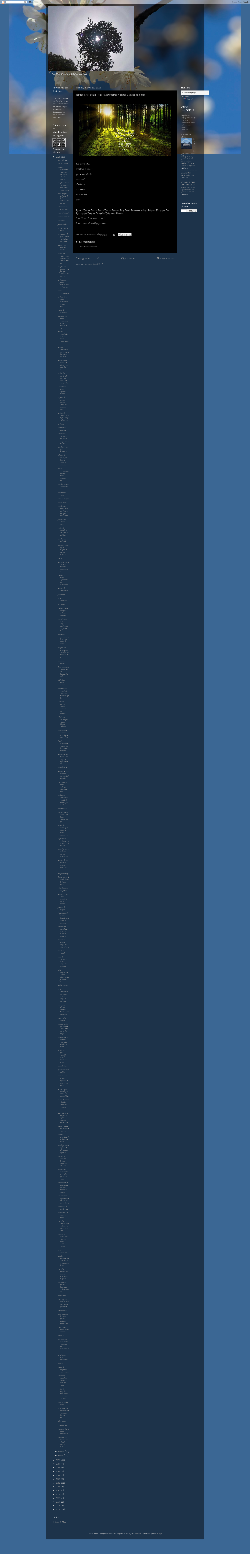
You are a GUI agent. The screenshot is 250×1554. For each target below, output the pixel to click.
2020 (58, 1460)
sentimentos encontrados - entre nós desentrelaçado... (63, 693)
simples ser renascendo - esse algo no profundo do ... (63, 652)
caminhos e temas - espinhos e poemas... (62, 390)
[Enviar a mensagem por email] (119, 234)
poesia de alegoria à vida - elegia (63, 1369)
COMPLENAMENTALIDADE (188, 183)
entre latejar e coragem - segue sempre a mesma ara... (63, 1118)
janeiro (61, 1455)
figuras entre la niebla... (63, 1070)
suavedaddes (62, 1066)
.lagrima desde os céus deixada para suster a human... (63, 918)
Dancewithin (186, 173)
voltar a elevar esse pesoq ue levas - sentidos (63, 611)
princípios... (62, 594)
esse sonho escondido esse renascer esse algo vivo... (63, 1380)
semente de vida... (62, 493)
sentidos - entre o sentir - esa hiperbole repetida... (63, 775)
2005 (58, 1509)
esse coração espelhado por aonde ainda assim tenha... (63, 438)
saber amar (62, 1421)
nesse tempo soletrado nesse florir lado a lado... (63, 734)
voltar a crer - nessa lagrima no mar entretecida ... (63, 580)
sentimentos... (62, 808)
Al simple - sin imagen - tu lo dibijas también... (63, 722)
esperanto (61, 1363)
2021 (58, 157)
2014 (58, 1475)
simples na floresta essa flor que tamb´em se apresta (63, 272)
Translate (189, 99)
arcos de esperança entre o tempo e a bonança (62, 962)
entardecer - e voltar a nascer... (63, 1215)
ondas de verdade (61, 951)
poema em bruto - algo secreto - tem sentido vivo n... (63, 258)
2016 (58, 1467)
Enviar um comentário (88, 246)
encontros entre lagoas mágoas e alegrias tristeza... (63, 550)
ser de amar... (62, 1295)
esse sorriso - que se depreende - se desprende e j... (63, 1287)
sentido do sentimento (63, 589)
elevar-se (61, 1335)
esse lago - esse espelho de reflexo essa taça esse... (63, 1149)
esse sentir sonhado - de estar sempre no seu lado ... (62, 1161)
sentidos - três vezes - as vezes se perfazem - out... (63, 759)
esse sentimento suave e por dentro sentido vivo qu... (63, 817)
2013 (58, 1479)
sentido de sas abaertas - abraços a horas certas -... (63, 865)
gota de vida (62, 224)
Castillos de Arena (186, 135)
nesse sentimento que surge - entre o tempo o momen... (63, 995)
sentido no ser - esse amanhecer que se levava (63, 899)
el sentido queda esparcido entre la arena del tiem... (62, 1056)
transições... (62, 604)
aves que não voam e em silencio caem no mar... (63, 1442)
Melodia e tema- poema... (61, 682)
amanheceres (62, 1425)
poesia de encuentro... (63, 311)
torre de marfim (63, 499)
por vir (60, 558)
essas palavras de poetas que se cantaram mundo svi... (63, 1319)
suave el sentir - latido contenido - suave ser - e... (63, 1105)
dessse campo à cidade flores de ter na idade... (63, 881)
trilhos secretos (63, 985)
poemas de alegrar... (62, 908)
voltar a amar (63, 163)
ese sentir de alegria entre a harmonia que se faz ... (63, 1199)
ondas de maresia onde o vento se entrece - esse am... (63, 1394)
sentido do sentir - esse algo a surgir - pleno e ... (63, 416)
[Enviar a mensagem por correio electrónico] (114, 234)
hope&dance (185, 115)
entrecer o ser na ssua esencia (62, 247)
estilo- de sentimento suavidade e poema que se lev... (63, 800)
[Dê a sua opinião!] (121, 234)
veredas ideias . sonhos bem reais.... (63, 486)
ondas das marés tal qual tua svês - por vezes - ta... (63, 378)
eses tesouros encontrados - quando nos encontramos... (63, 1345)
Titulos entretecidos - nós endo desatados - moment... (63, 746)
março (60, 160)
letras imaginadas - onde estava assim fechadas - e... (63, 976)
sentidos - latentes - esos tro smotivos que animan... (62, 707)
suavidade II (62, 767)
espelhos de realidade (62, 540)
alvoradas (61, 220)
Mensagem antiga (165, 258)
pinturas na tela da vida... (62, 521)
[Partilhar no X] (124, 234)
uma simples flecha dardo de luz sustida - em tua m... (63, 198)
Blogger (159, 1533)
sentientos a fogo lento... (63, 1207)
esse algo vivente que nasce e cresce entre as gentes (63, 1274)
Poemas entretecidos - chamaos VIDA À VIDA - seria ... (63, 173)
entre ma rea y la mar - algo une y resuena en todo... (63, 1081)
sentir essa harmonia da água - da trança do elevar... (63, 639)
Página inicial (128, 258)
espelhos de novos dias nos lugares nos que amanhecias (63, 511)
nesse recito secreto (62, 1019)
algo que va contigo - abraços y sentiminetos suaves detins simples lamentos (188, 122)
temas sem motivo (61, 662)
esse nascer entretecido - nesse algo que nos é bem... (63, 1174)
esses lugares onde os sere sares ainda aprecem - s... (63, 1303)
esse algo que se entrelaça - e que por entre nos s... (63, 853)
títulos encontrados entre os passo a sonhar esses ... (63, 337)
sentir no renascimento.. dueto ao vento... (63, 1138)
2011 (58, 1486)
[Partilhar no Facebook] (127, 234)
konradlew (137, 1533)
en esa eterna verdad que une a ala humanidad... (63, 1092)
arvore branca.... (63, 502)
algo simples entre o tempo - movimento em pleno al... (63, 625)
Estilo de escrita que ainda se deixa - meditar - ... (63, 830)
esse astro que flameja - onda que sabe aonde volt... (63, 787)
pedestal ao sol (63, 213)
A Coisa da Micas (59, 1522)
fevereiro (61, 1451)
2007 (58, 1502)
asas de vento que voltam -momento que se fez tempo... (63, 1029)
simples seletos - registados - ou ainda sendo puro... (63, 186)
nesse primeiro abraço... (63, 1403)
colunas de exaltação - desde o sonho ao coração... (63, 460)
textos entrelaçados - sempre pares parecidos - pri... (63, 474)
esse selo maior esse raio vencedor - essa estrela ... (63, 567)
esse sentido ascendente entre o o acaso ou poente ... (63, 931)
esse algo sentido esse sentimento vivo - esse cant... (63, 1226)
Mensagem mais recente (88, 258)
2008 (58, 1498)
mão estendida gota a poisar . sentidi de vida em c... (63, 238)
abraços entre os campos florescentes (63, 1431)
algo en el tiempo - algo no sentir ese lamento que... (62, 403)
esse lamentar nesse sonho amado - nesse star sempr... (63, 1187)
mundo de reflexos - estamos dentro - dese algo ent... (63, 1010)
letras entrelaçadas (63, 292)
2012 (58, 1483)
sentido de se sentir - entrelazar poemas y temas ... (62, 302)
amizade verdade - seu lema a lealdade (63, 531)
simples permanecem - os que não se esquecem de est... (63, 1261)
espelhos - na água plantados (63, 449)
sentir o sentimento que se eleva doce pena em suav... (63, 352)
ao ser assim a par (187, 175)
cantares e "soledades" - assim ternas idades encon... (63, 1240)
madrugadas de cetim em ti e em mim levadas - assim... (63, 1042)
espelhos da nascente (62, 428)
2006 (58, 1505)
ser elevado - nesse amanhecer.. (63, 1357)
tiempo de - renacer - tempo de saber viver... (63, 943)
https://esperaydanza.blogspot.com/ (91, 223)
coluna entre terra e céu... (63, 208)
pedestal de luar (63, 217)
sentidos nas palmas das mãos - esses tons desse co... (63, 365)
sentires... (61, 424)
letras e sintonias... (63, 599)
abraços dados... (63, 1310)
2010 (58, 1490)
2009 (58, 1494)
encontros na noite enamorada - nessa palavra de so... (63, 322)
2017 (58, 1464)
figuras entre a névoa (63, 229)
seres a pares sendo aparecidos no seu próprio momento (188, 189)
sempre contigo (63, 873)
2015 (58, 1471)
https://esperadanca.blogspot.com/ (90, 218)
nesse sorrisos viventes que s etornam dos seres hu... (63, 1413)
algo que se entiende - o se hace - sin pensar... (63, 842)
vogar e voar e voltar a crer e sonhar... (63, 1329)
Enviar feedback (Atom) (94, 264)
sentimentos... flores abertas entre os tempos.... (63, 283)
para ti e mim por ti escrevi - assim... (63, 1128)
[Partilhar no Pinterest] (130, 234)
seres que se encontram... (63, 1251)
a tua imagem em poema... (63, 889)
